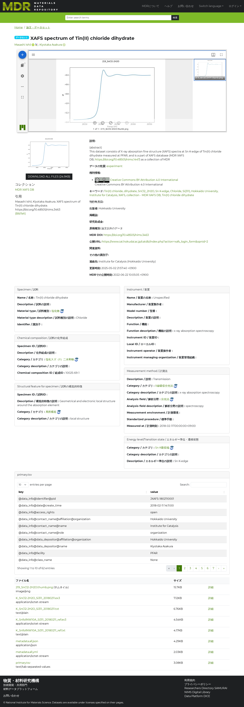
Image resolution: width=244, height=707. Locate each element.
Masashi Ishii (22, 44)
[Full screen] (22, 97)
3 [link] (190, 568)
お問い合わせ (186, 6)
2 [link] (184, 568)
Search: (185, 484)
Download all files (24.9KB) (49, 176)
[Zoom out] (103, 123)
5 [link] (202, 568)
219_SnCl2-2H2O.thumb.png (34, 587)
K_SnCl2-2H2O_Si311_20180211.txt (37, 608)
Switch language (210, 6)
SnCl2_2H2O (146, 191)
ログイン (234, 6)
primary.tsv (23, 662)
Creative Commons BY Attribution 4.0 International (144, 179)
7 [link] (213, 568)
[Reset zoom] (111, 123)
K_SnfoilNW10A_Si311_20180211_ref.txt (40, 630)
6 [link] (207, 568)
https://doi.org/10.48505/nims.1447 (117, 159)
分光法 (165, 399)
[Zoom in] (95, 123)
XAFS (122, 195)
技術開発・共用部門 (15, 685)
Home (18, 27)
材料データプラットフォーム (20, 689)
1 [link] (179, 568)
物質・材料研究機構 (21, 680)
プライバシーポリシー (197, 684)
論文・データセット (38, 27)
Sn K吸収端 (162, 447)
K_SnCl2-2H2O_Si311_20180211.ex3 (38, 598)
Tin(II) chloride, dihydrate (120, 191)
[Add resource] (22, 55)
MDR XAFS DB (24, 189)
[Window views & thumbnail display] (213, 55)
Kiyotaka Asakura (51, 44)
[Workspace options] (22, 87)
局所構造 (51, 411)
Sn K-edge (162, 191)
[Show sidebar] (33, 55)
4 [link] (196, 568)
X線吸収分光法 (164, 385)
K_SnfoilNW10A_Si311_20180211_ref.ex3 (41, 619)
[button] (210, 70)
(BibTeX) (20, 213)
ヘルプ (168, 6)
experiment (114, 166)
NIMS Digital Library (197, 692)
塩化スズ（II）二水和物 (60, 359)
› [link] (218, 568)
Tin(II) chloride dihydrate (178, 195)
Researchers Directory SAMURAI (205, 688)
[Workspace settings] (22, 76)
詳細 (210, 587)
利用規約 (189, 680)
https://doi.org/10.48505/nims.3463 (126, 235)
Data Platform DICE (197, 696)
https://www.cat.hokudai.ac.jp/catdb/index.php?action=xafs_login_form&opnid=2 (155, 241)
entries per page (41, 484)
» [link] (224, 568)
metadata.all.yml (27, 652)
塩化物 (55, 311)
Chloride (175, 191)
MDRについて (150, 6)
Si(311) (186, 191)
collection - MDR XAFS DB (143, 195)
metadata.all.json (27, 641)
